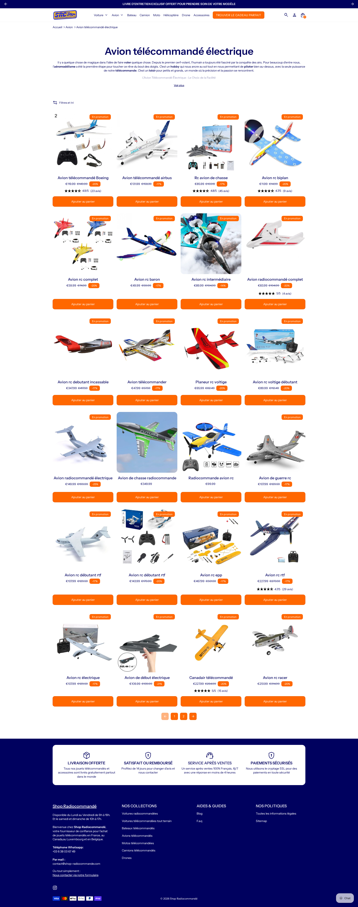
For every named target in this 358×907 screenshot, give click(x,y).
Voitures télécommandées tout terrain (147, 821)
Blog (199, 813)
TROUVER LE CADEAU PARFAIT (238, 15)
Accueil (57, 27)
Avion (69, 27)
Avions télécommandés (137, 836)
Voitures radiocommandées (140, 813)
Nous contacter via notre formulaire (75, 875)
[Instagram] (55, 887)
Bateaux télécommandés (138, 828)
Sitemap (261, 821)
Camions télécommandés (138, 850)
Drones (127, 858)
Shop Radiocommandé (183, 898)
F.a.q (199, 821)
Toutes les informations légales (276, 813)
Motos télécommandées (138, 843)
